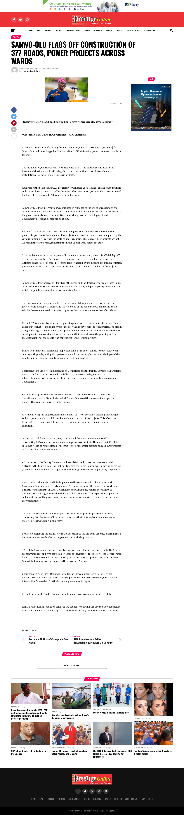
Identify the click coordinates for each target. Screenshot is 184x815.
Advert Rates (149, 30)
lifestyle (119, 30)
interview (98, 30)
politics (59, 30)
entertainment (73, 30)
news (39, 30)
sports (87, 30)
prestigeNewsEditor (31, 71)
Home (31, 30)
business (49, 30)
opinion (109, 30)
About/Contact (133, 30)
